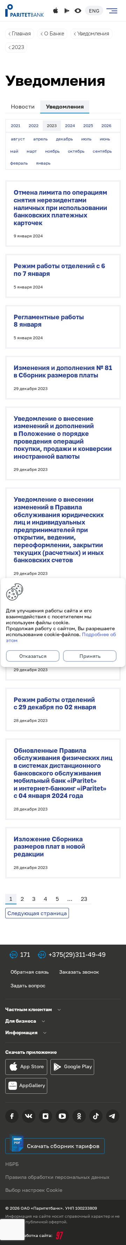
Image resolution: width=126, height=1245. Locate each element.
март (32, 151)
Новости (23, 106)
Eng (94, 11)
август (18, 138)
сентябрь (102, 151)
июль (86, 138)
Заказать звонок (79, 972)
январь (43, 163)
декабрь (64, 138)
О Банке (54, 33)
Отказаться (33, 656)
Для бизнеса (20, 1021)
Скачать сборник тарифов (63, 1145)
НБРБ (12, 1164)
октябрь (76, 151)
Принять (89, 656)
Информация (21, 1032)
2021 (15, 125)
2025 (88, 125)
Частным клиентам (28, 1009)
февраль (19, 163)
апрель (40, 138)
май (14, 151)
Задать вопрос (28, 985)
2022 (33, 125)
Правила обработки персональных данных (57, 1177)
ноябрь (52, 151)
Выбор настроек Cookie (33, 1190)
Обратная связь (29, 972)
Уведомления (93, 33)
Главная (21, 33)
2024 (70, 125)
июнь (105, 138)
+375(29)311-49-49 (77, 954)
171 (25, 954)
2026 (106, 125)
